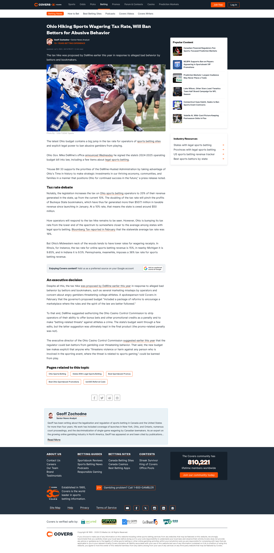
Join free (218, 4)
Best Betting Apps (119, 468)
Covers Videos (126, 13)
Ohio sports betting (112, 193)
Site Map (55, 507)
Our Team (52, 468)
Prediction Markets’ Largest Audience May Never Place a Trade (201, 76)
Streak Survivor (148, 460)
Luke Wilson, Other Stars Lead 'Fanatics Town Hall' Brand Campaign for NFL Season (202, 91)
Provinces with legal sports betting (195, 149)
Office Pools (146, 468)
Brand (50, 471)
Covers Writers (145, 13)
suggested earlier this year (139, 340)
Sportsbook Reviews (90, 460)
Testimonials (54, 475)
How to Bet (73, 13)
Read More (54, 439)
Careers (51, 464)
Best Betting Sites (92, 13)
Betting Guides (90, 454)
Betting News (55, 13)
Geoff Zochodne (61, 40)
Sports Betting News (90, 464)
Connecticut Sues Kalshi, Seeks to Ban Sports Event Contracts (201, 103)
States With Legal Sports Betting (87, 374)
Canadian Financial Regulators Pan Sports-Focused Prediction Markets (200, 49)
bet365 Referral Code (95, 382)
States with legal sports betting (193, 145)
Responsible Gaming (90, 471)
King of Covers (148, 464)
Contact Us (53, 460)
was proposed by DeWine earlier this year (106, 285)
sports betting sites (149, 141)
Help (70, 507)
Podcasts (110, 13)
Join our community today (199, 475)
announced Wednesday (99, 155)
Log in (234, 4)
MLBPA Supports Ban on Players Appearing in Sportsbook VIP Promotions (199, 64)
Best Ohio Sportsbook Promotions (64, 382)
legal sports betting (117, 159)
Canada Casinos (118, 464)
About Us (54, 454)
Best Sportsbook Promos (119, 374)
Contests (147, 454)
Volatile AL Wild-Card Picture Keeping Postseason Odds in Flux (201, 116)
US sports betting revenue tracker (194, 154)
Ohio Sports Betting (57, 374)
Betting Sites (119, 454)
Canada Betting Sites (121, 460)
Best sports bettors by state (191, 158)
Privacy (84, 507)
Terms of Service (106, 507)
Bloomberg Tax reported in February (93, 229)
